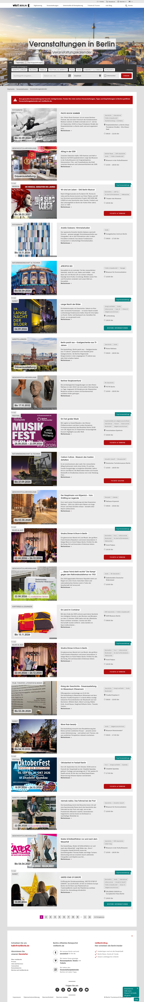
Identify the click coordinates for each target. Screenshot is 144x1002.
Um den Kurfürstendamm (112, 194)
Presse (13, 961)
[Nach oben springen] (132, 936)
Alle (10, 62)
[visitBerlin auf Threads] (63, 990)
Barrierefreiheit (47, 997)
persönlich (64, 954)
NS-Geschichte (109, 383)
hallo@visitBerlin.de (20, 946)
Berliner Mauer (109, 153)
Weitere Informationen (117, 328)
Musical (15, 186)
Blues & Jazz (17, 530)
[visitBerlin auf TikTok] (81, 990)
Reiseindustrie (16, 968)
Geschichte (108, 115)
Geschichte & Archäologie (24, 148)
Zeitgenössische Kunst (111, 312)
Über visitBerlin (16, 959)
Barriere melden (62, 997)
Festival (16, 415)
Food (115, 535)
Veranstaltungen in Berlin (72, 44)
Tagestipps (20, 62)
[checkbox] (19, 69)
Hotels (75, 961)
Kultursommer (109, 309)
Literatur (115, 497)
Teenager (122, 268)
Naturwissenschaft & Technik (26, 263)
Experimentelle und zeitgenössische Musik (117, 421)
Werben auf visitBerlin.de (19, 970)
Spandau (125, 765)
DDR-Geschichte (120, 153)
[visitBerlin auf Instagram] (75, 990)
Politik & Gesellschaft (111, 118)
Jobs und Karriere (17, 964)
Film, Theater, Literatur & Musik (27, 683)
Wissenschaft (121, 459)
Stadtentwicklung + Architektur (114, 121)
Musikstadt (108, 426)
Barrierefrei (108, 192)
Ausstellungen (19, 339)
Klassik (116, 424)
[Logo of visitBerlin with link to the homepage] (21, 5)
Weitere (130, 70)
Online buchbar (111, 76)
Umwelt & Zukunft (110, 459)
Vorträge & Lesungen (22, 606)
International (117, 115)
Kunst (15, 301)
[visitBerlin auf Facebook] (57, 990)
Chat (136, 999)
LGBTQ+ (116, 192)
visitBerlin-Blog (101, 943)
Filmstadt (107, 497)
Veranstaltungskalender (72, 52)
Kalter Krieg (108, 844)
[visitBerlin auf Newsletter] (87, 990)
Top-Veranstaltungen (35, 62)
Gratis (107, 156)
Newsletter (23, 954)
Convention (15, 966)
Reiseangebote (66, 961)
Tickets (63, 963)
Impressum (17, 997)
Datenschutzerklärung (31, 997)
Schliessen (137, 988)
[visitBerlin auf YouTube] (69, 990)
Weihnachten (125, 194)
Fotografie (17, 110)
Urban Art (125, 309)
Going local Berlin (110, 306)
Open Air (117, 309)
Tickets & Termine (117, 213)
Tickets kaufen (117, 481)
